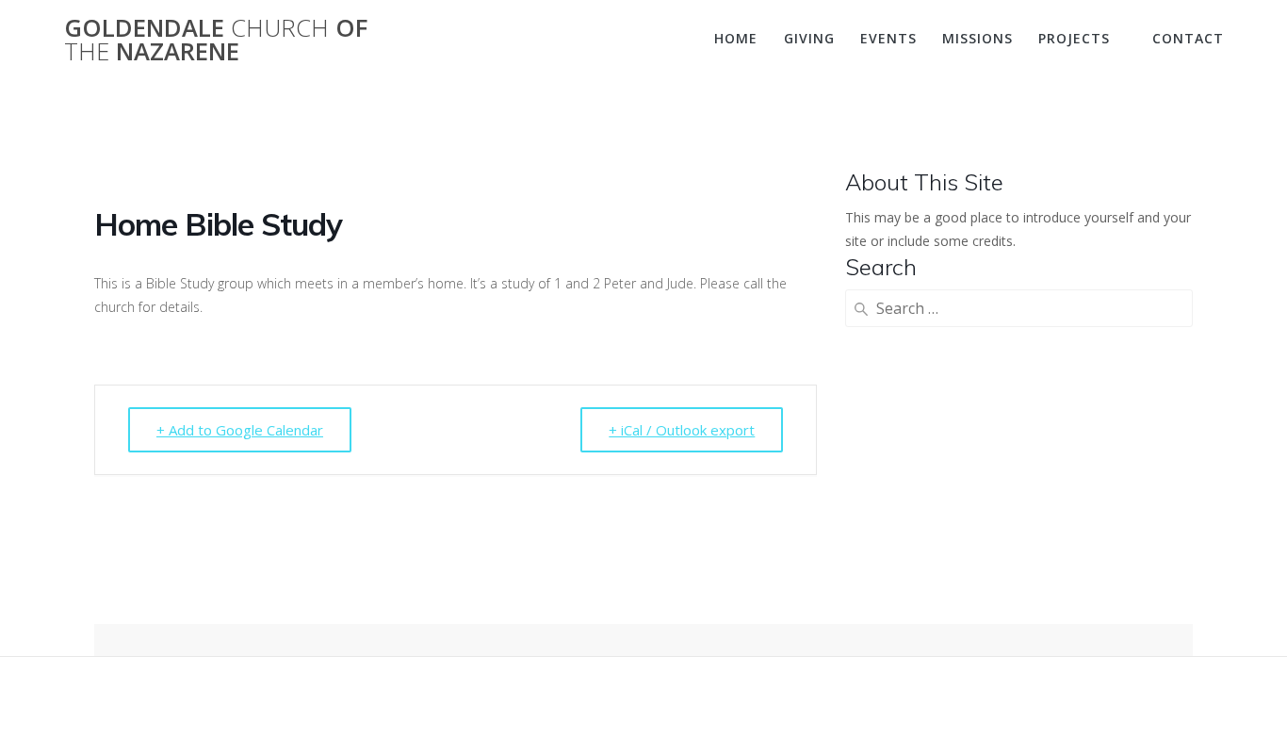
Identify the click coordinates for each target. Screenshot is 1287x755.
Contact (1188, 38)
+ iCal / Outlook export (682, 429)
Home (736, 38)
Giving (809, 38)
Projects (1074, 38)
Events (888, 38)
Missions (977, 38)
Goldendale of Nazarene (215, 40)
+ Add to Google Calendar (239, 429)
